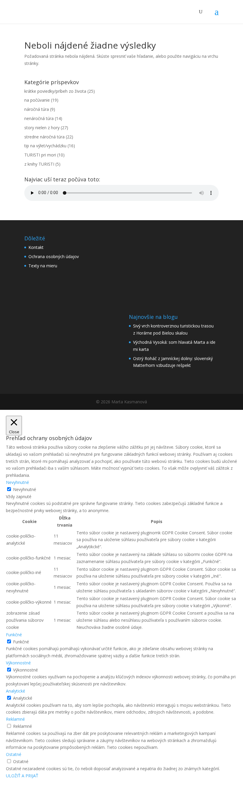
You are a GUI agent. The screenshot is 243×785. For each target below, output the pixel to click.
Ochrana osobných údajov (53, 256)
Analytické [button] (15, 691)
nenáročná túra (39, 118)
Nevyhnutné (24, 489)
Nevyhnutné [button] (17, 482)
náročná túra (36, 109)
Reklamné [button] (15, 719)
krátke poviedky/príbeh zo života (55, 91)
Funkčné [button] (14, 634)
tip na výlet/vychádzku (45, 145)
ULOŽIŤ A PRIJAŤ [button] (22, 775)
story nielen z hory (42, 127)
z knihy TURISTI (39, 164)
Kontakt (36, 247)
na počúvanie (37, 100)
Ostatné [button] (13, 754)
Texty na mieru (42, 265)
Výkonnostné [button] (18, 663)
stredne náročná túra (44, 137)
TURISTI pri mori (40, 155)
